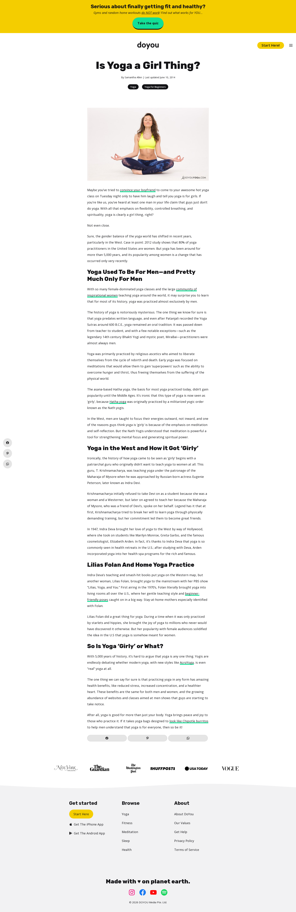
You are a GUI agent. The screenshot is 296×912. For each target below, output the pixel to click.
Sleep (126, 841)
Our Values (182, 823)
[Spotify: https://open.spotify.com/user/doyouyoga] (164, 892)
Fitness (127, 823)
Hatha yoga (117, 402)
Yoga (133, 86)
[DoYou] (148, 45)
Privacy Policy (184, 841)
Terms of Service (186, 850)
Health (127, 850)
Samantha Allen (133, 77)
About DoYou (184, 814)
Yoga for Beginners (155, 86)
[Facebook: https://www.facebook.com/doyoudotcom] (142, 892)
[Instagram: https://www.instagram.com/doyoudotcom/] (132, 892)
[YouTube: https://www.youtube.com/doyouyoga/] (153, 892)
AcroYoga (187, 662)
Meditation (130, 832)
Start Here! (271, 45)
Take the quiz (148, 23)
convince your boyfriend (138, 190)
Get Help (180, 832)
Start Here (81, 814)
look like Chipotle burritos (188, 721)
